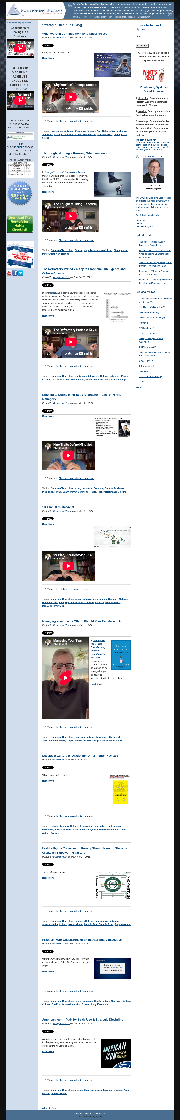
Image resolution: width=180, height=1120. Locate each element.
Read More (48, 58)
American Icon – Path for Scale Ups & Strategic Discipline (82, 1019)
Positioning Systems (83, 1113)
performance (114, 826)
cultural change (117, 379)
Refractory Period (119, 376)
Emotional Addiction (96, 379)
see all (139, 387)
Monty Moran (75, 924)
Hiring (57, 492)
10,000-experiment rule (152, 318)
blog (54, 293)
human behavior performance (91, 599)
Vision (119, 1090)
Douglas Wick (60, 759)
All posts (46, 1108)
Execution (47, 829)
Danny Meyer (69, 492)
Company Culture (103, 488)
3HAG (143, 382)
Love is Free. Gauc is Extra (98, 924)
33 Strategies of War (150, 376)
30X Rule (145, 371)
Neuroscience (104, 134)
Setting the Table (87, 492)
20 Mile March (147, 347)
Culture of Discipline (75, 131)
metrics (79, 1090)
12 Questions (147, 328)
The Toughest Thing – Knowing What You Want (75, 153)
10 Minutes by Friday (150, 312)
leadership (56, 131)
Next (54, 1108)
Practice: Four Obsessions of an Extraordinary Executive (82, 939)
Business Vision (93, 1090)
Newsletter (101, 1113)
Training (64, 826)
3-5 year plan (147, 366)
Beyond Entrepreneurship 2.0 (104, 829)
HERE (21, 147)
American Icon (59, 1093)
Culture (78, 250)
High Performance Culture (98, 250)
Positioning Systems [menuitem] (19, 22)
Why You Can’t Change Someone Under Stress (74, 33)
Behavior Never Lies (53, 606)
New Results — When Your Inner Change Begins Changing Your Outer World (155, 254)
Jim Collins (100, 826)
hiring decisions (83, 488)
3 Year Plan (146, 361)
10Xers (144, 323)
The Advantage (102, 1001)
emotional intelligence (87, 376)
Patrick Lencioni (83, 1001)
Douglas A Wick (61, 37)
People (54, 826)
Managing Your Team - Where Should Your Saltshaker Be (81, 621)
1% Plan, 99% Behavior (58, 507)
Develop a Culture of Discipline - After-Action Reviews (80, 755)
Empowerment (123, 924)
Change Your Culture (98, 131)
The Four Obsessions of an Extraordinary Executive (80, 1004)
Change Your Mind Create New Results (75, 134)
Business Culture (84, 921)
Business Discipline (53, 602)
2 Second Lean (148, 333)
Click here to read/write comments (76, 121)
